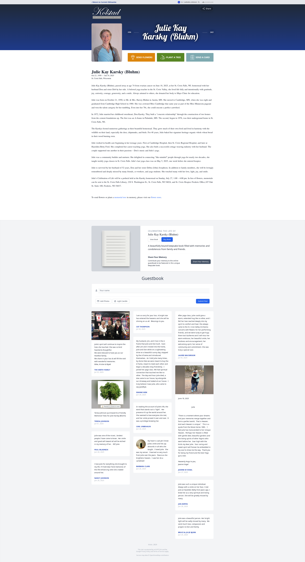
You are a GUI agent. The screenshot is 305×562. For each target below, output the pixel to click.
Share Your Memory (201, 261)
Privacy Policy (145, 551)
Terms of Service (159, 551)
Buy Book (167, 239)
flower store (156, 197)
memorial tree (120, 197)
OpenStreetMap (155, 555)
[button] (111, 325)
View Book (154, 239)
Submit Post (203, 301)
